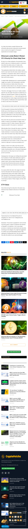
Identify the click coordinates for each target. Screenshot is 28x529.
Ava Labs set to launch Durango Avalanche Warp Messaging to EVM (17, 488)
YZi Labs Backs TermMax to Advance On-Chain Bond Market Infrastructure (17, 392)
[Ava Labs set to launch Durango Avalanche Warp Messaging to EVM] (4, 488)
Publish (14, 6)
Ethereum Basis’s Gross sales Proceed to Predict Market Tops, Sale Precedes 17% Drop (14, 294)
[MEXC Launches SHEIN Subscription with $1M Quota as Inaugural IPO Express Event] (4, 400)
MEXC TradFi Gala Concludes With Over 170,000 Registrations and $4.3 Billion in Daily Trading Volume (18, 416)
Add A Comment (14, 344)
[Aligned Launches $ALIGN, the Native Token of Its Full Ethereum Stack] (4, 443)
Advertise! (23, 6)
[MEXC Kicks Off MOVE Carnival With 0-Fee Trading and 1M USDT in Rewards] (4, 424)
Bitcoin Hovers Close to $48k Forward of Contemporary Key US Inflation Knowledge (18, 480)
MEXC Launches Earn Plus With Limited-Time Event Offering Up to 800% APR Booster (18, 374)
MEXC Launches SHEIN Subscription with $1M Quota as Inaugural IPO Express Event (17, 400)
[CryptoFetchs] (14, 2)
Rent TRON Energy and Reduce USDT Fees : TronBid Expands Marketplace (17, 408)
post (14, 96)
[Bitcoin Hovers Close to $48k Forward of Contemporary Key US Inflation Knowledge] (4, 480)
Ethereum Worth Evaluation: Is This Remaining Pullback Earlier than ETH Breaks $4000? (13, 337)
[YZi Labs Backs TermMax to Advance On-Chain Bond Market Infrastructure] (4, 391)
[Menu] (2, 2)
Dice (4, 6)
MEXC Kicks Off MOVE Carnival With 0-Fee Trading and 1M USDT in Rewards (18, 424)
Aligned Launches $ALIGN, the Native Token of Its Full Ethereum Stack (18, 443)
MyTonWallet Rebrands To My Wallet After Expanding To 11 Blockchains (17, 505)
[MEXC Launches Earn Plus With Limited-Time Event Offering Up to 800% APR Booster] (4, 374)
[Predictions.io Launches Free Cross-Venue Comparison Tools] (4, 367)
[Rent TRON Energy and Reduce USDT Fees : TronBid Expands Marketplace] (4, 408)
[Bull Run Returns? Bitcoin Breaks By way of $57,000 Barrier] (4, 496)
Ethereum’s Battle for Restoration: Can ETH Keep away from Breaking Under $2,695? (12, 272)
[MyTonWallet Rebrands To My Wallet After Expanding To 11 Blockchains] (4, 505)
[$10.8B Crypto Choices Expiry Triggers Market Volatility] (14, 306)
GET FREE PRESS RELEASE (14, 351)
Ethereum (4, 28)
